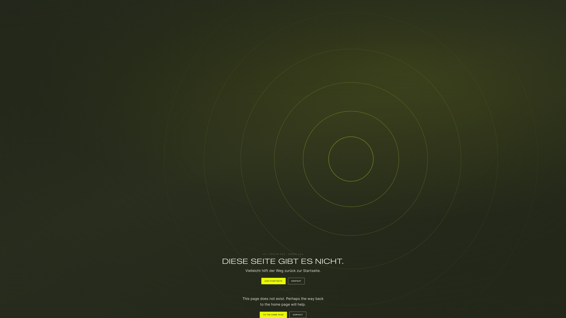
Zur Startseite (273, 281)
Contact (298, 315)
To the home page (273, 315)
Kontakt (296, 281)
